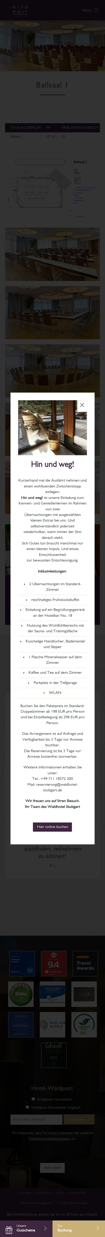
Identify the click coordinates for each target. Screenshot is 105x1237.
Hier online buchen (52, 827)
